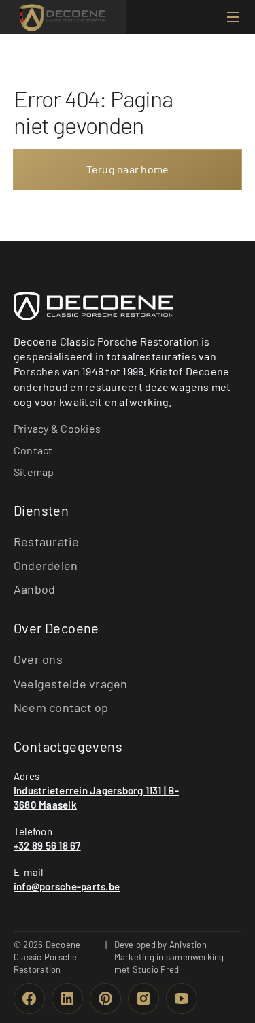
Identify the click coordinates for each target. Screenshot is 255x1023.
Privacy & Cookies (57, 428)
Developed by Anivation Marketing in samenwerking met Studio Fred (169, 957)
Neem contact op (61, 707)
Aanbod (34, 589)
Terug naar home (127, 169)
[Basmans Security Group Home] (93, 306)
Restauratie (47, 541)
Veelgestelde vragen (71, 683)
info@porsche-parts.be (67, 886)
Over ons (38, 659)
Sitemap (34, 471)
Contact (33, 449)
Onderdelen (46, 565)
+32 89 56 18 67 (47, 845)
